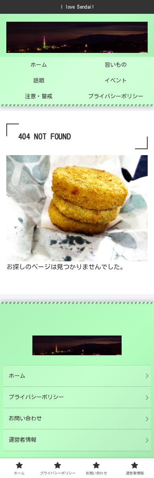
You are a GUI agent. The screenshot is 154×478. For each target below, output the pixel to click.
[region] (77, 406)
